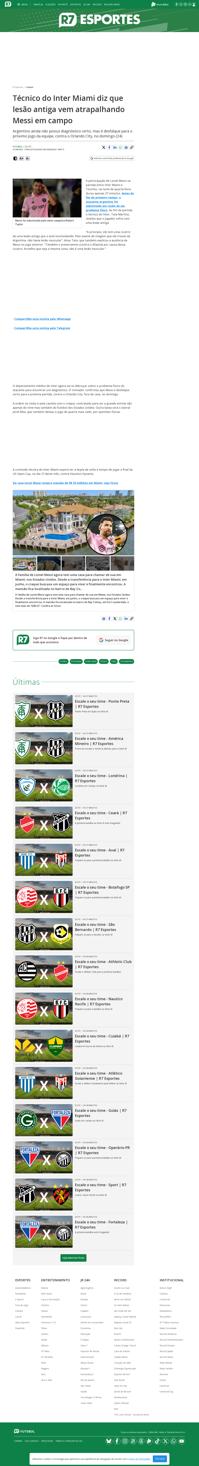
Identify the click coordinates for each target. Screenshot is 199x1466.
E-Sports (19, 1299)
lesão (113, 661)
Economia (86, 1328)
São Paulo (86, 1385)
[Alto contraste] (15, 158)
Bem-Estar (46, 1293)
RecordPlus (165, 1316)
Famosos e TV (48, 1322)
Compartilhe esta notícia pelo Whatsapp (42, 319)
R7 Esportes (18, 87)
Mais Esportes (22, 1322)
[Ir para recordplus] (149, 1441)
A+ (21, 158)
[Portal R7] (8, 4)
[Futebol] (99, 20)
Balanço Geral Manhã (125, 1316)
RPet (43, 1362)
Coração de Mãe (122, 1362)
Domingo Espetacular (125, 1368)
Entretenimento (55, 1280)
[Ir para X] (181, 4)
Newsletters (166, 1310)
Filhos (44, 1328)
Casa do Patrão (122, 1351)
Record (97, 4)
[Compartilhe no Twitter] (103, 147)
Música (44, 1345)
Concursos (86, 1316)
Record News (112, 4)
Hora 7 (84, 1345)
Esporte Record (122, 1374)
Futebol (30, 87)
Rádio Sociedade (168, 1328)
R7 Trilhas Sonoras (169, 1322)
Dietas (44, 1310)
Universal (164, 1385)
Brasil (83, 1293)
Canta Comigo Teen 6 (125, 1345)
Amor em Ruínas (122, 1299)
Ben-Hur (118, 1328)
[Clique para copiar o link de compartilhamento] (131, 147)
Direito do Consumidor (92, 1322)
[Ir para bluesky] (108, 1441)
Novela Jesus (120, 1397)
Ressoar (164, 1374)
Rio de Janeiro (88, 1380)
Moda (44, 1339)
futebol (63, 661)
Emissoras (165, 1305)
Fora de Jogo (21, 1305)
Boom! (117, 1333)
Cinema (45, 1305)
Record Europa (167, 1345)
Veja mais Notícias (73, 1257)
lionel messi (90, 661)
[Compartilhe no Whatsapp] (120, 147)
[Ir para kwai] (133, 1441)
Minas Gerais (87, 1362)
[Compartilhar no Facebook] (109, 147)
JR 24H (86, 4)
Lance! (18, 1316)
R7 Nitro (45, 1351)
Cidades (84, 1310)
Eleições (51, 4)
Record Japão (166, 1351)
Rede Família (166, 1368)
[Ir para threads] (141, 1441)
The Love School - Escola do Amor (131, 1414)
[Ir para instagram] (185, 4)
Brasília (38, 4)
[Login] (194, 4)
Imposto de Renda (90, 1351)
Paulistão (20, 1328)
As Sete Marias (121, 1305)
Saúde (84, 1391)
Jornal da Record (122, 1391)
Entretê (63, 4)
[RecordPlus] (160, 4)
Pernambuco (87, 1374)
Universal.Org (166, 1391)
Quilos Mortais (121, 1403)
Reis (116, 1408)
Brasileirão (20, 1293)
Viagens (45, 1368)
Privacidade (47, 1441)
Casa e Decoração (50, 1299)
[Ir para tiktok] (157, 1441)
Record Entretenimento (171, 1339)
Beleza (44, 1287)
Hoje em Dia (120, 1385)
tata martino (126, 661)
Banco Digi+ (166, 1287)
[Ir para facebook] (176, 4)
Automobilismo (23, 1287)
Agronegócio (87, 1287)
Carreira (164, 1293)
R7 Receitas (47, 1357)
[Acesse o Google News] (126, 147)
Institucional (172, 1280)
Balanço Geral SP (123, 1322)
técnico (103, 661)
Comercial (165, 1299)
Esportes (75, 4)
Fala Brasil (119, 1380)
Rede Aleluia (166, 1362)
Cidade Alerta (120, 1357)
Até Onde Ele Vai (122, 1310)
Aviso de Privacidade (139, 1458)
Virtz (43, 1374)
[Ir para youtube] (181, 1441)
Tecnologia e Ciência (91, 1397)
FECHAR (159, 1459)
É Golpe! (85, 1339)
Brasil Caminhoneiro (124, 1339)
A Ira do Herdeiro (122, 1293)
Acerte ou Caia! (121, 1287)
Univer (163, 1380)
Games (44, 1333)
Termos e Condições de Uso (69, 1441)
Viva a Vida (46, 1380)
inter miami (76, 661)
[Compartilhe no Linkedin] (115, 147)
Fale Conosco (32, 1441)
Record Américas (168, 1333)
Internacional (87, 1357)
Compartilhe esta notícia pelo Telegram (42, 328)
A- (27, 158)
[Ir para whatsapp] (173, 1441)
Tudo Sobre (86, 1403)
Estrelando (46, 1316)
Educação (85, 1333)
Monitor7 (85, 1368)
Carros (84, 1305)
